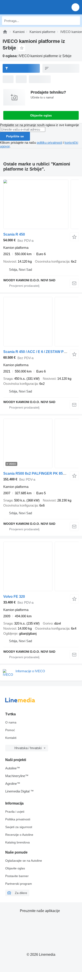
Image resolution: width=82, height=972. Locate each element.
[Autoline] (5, 32)
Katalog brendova (17, 842)
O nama (10, 722)
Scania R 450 (14, 234)
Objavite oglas (41, 115)
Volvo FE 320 (14, 596)
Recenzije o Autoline (19, 834)
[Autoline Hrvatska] (28, 7)
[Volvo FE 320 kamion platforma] (41, 566)
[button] (75, 7)
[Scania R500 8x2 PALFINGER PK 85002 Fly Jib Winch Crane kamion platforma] (41, 443)
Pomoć (10, 730)
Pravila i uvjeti (14, 811)
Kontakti (10, 737)
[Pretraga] (75, 20)
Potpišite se (15, 136)
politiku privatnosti (49, 142)
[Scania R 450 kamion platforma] (41, 204)
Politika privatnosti (17, 819)
